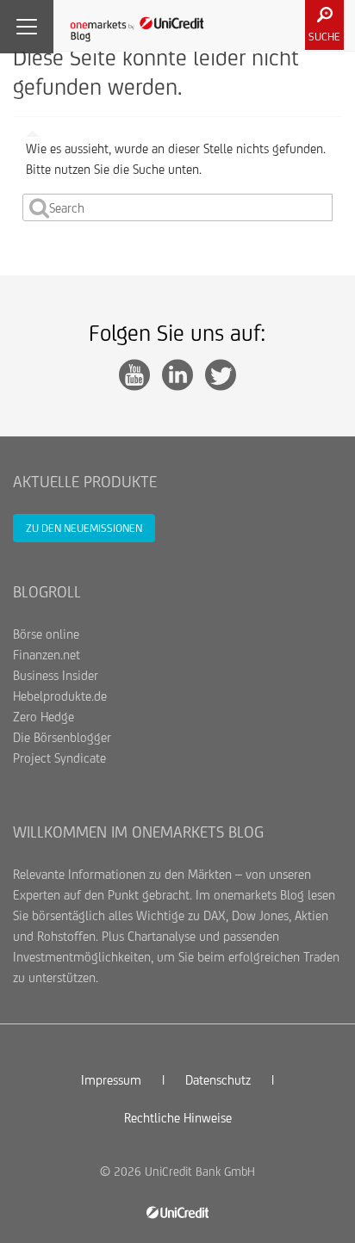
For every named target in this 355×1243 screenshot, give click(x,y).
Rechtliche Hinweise (178, 1117)
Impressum (111, 1080)
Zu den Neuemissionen (84, 528)
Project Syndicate (59, 758)
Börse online (46, 634)
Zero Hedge (43, 716)
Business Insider (55, 675)
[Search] (39, 207)
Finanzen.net (46, 654)
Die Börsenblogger (62, 737)
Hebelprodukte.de (60, 696)
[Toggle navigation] (26, 26)
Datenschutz (218, 1080)
